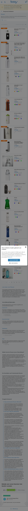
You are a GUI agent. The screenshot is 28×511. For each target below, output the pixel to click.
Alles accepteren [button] (14, 260)
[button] (14, 263)
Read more (10, 257)
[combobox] (25, 247)
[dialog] (14, 255)
